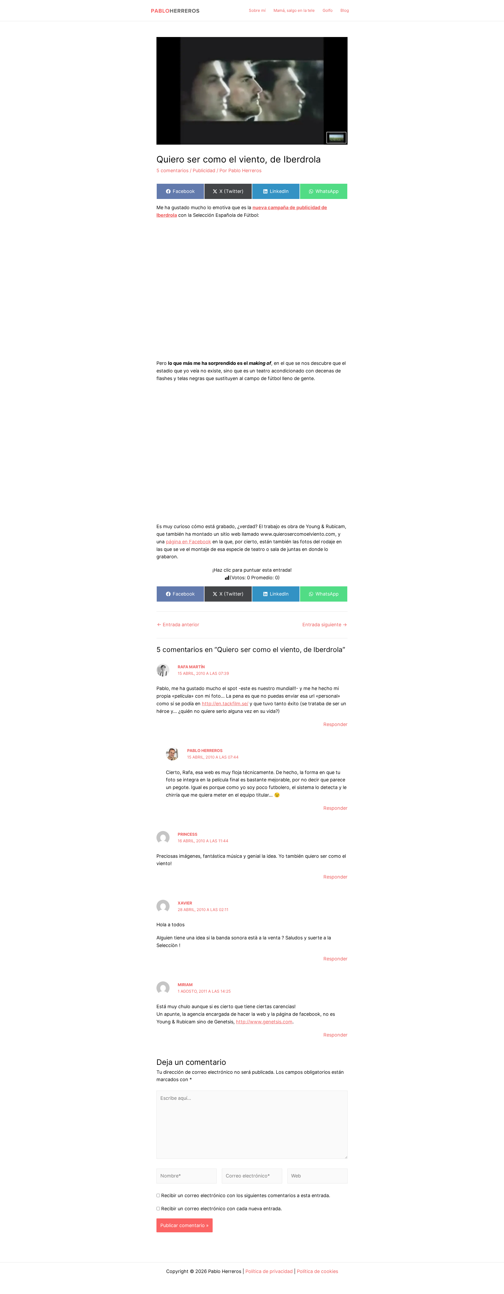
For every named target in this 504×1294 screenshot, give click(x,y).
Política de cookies (317, 1271)
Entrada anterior (178, 624)
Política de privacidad (269, 1271)
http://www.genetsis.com (264, 1021)
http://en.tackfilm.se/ (225, 703)
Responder (335, 724)
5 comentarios (172, 170)
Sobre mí (257, 10)
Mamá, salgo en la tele (294, 10)
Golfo (328, 10)
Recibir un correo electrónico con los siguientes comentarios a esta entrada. (245, 1195)
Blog (344, 10)
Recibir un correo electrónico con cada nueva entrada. (221, 1208)
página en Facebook (188, 541)
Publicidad (204, 170)
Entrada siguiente (324, 624)
